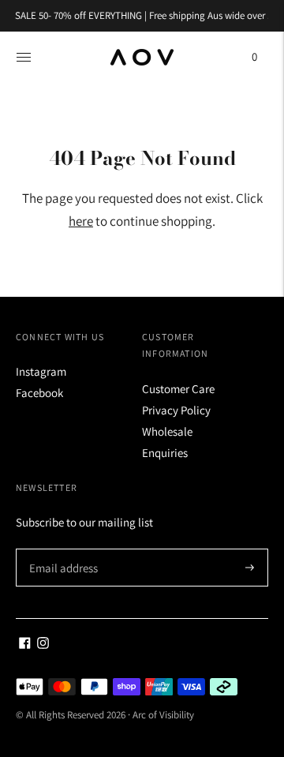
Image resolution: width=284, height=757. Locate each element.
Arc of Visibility (163, 714)
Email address (61, 549)
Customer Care (178, 388)
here (81, 221)
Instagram (41, 371)
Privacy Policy (176, 410)
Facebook (39, 392)
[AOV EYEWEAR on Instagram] (43, 644)
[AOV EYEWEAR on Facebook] (25, 644)
